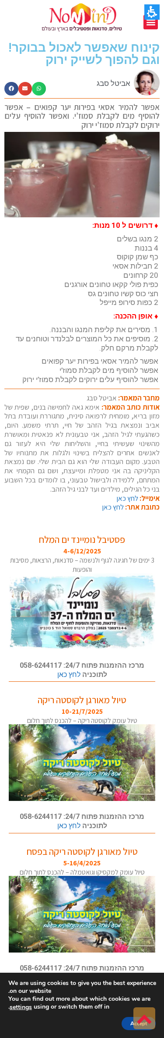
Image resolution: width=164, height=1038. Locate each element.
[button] (150, 22)
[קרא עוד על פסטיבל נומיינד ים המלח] (82, 611)
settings (21, 1007)
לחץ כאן (127, 498)
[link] (144, 1018)
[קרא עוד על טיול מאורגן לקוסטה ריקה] (82, 762)
